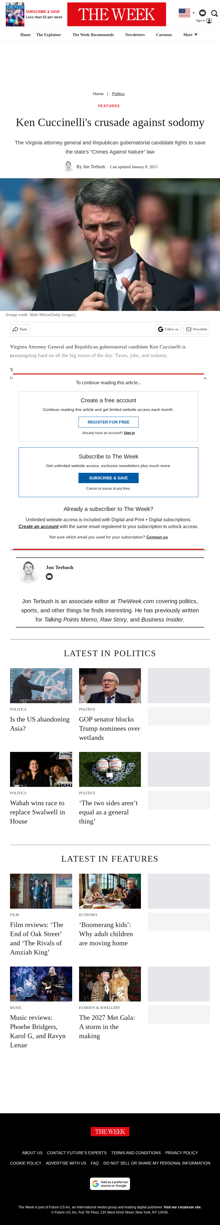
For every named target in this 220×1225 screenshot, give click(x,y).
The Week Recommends (93, 35)
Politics (118, 93)
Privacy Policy (181, 1152)
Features (109, 106)
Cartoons (164, 35)
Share (23, 329)
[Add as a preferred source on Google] (110, 1183)
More (188, 35)
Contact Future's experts (77, 1152)
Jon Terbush (94, 166)
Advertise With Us (66, 1163)
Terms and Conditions (136, 1152)
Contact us (157, 537)
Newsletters (135, 35)
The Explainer (48, 35)
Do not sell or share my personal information (156, 1163)
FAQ (95, 1163)
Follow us (171, 329)
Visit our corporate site (182, 1207)
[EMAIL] (51, 576)
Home (98, 93)
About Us (32, 1152)
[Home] (25, 35)
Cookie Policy (25, 1163)
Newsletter (200, 329)
